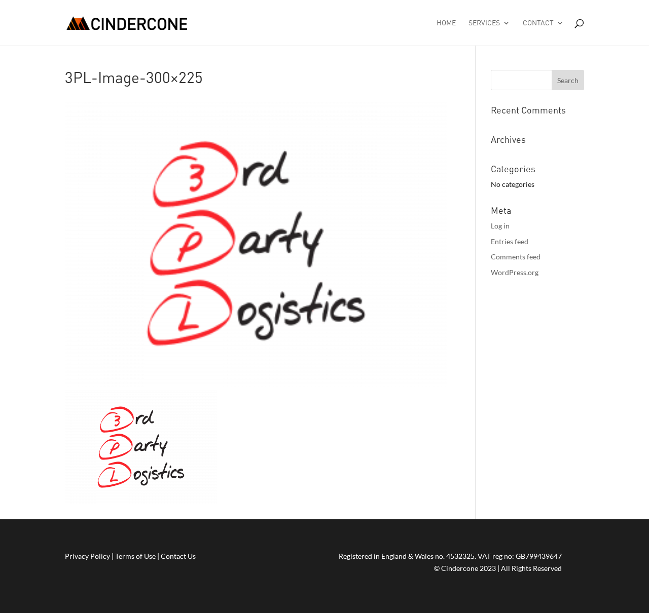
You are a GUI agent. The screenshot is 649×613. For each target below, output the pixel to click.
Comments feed (515, 256)
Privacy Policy (87, 556)
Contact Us (178, 556)
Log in (500, 225)
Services (484, 23)
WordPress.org (514, 272)
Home (446, 23)
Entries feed (509, 241)
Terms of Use (135, 556)
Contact (538, 23)
